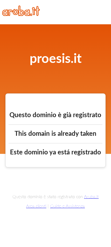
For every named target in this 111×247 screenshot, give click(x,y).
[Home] (21, 14)
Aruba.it (91, 197)
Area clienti (36, 206)
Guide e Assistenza (67, 206)
